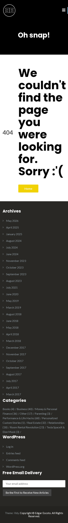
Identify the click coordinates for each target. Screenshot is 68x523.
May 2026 (12, 220)
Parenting (42, 413)
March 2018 (13, 340)
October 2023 (14, 267)
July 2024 (12, 247)
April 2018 (12, 334)
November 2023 (16, 260)
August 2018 (13, 314)
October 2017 (14, 360)
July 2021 (12, 287)
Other (26, 413)
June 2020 (12, 294)
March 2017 (13, 394)
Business (25, 409)
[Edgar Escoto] (9, 10)
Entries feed (13, 453)
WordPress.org (15, 466)
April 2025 (12, 227)
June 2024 (12, 254)
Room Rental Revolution (27, 427)
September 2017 (16, 367)
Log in (9, 446)
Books (8, 409)
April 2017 (12, 387)
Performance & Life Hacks (21, 418)
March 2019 (13, 307)
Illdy (16, 513)
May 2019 (12, 300)
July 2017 (12, 381)
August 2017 (13, 374)
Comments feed (15, 460)
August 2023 (13, 280)
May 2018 (12, 327)
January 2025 (14, 234)
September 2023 (16, 274)
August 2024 (13, 240)
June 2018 (12, 320)
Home (28, 188)
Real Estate (36, 422)
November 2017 (16, 354)
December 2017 (16, 347)
